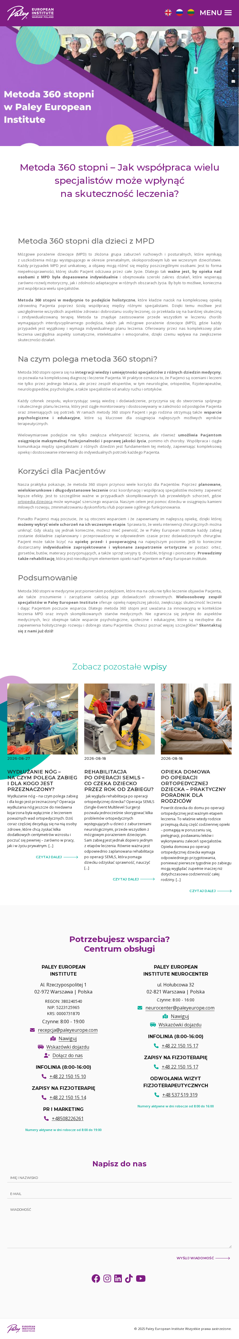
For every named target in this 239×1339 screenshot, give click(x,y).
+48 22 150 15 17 (180, 1046)
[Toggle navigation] (216, 12)
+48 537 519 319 (180, 1095)
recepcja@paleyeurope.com (68, 1030)
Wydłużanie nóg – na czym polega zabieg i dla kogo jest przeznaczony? (42, 780)
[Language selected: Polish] (181, 12)
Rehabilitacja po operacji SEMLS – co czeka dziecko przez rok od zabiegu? (119, 780)
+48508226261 (68, 1118)
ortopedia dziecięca (35, 501)
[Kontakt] (233, 81)
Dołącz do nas (67, 1055)
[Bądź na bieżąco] (233, 47)
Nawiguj (68, 1038)
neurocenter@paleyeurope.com (180, 1008)
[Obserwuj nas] (233, 59)
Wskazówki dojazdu (67, 1047)
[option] (167, 13)
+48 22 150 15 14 (68, 1097)
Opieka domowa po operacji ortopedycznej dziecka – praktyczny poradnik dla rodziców (193, 786)
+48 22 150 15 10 (68, 1076)
